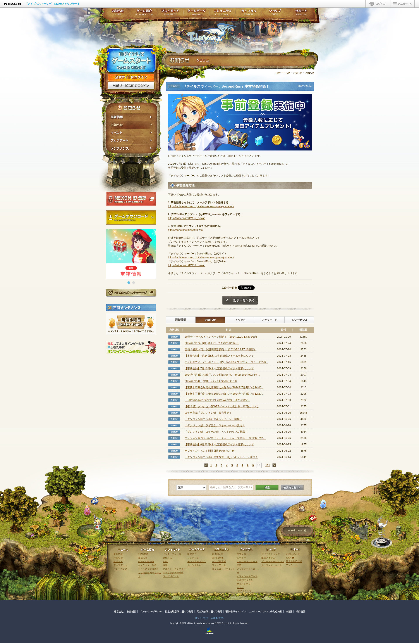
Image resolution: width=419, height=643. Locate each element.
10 (258, 465)
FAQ (288, 558)
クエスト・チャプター (174, 569)
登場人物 (142, 558)
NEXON (12, 4)
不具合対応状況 (294, 561)
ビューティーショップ (272, 561)
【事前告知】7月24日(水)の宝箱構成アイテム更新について (219, 355)
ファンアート (219, 565)
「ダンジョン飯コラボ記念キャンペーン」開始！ (213, 419)
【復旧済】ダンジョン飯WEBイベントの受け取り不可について (222, 406)
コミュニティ (223, 14)
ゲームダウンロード (131, 217)
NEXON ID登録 (131, 199)
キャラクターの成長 (173, 572)
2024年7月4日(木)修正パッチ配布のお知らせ (211, 381)
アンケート (292, 565)
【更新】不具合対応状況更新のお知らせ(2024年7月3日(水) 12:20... (224, 393)
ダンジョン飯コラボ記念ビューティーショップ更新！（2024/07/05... (225, 438)
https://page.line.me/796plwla (185, 230)
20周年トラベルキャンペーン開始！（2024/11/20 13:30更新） (221, 336)
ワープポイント (171, 576)
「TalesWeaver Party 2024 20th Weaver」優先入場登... (217, 400)
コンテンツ (193, 558)
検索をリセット (292, 487)
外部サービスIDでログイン (131, 86)
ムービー (241, 558)
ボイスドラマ (244, 584)
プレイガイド (170, 14)
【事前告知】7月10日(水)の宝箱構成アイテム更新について (219, 368)
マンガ (240, 587)
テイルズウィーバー (212, 33)
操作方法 (167, 558)
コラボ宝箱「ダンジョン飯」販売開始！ (208, 412)
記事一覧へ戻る (240, 300)
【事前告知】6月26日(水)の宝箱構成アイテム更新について (219, 444)
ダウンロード (244, 554)
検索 (267, 487)
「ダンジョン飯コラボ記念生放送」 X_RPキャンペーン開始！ (221, 457)
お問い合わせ (293, 554)
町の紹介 (192, 554)
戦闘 (165, 565)
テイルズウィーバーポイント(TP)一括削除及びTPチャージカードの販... (226, 362)
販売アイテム (268, 558)
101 (267, 465)
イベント (131, 133)
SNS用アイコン (245, 580)
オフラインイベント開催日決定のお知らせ (209, 450)
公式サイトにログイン (131, 77)
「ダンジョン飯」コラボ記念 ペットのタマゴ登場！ (216, 431)
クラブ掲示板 (219, 561)
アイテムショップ (270, 554)
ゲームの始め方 (146, 561)
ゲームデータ (196, 14)
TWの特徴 (143, 554)
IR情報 (289, 611)
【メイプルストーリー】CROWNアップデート (52, 3)
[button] (128, 282)
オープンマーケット (271, 565)
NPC (165, 561)
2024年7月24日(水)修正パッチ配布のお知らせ (212, 343)
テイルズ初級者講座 (148, 569)
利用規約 (131, 611)
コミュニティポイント (223, 569)
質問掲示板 (218, 558)
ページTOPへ (297, 530)
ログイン (378, 3)
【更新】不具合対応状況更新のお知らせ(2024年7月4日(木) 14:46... (224, 387)
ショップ (275, 14)
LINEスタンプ (244, 591)
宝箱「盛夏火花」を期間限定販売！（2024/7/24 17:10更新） (220, 349)
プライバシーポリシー (151, 611)
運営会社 (119, 611)
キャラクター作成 (147, 565)
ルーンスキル (194, 565)
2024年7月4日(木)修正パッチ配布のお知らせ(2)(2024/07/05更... (222, 374)
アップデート (131, 141)
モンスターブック (196, 561)
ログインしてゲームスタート (131, 60)
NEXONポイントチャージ (131, 292)
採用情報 (300, 611)
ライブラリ (249, 14)
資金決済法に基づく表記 (209, 611)
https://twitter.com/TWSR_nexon (186, 218)
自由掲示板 (218, 554)
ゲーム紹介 (144, 14)
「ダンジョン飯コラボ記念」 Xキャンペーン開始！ (215, 425)
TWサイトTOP (282, 73)
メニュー (402, 3)
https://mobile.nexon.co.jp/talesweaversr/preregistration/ (201, 206)
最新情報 (131, 117)
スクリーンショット (247, 561)
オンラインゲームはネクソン (209, 618)
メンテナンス (131, 149)
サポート (301, 14)
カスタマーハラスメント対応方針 (265, 611)
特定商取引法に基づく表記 (179, 611)
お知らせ (131, 125)
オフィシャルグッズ (247, 576)
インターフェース (172, 554)
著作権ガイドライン (235, 611)
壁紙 (239, 565)
